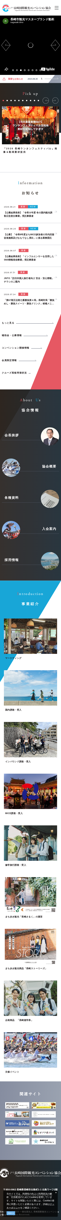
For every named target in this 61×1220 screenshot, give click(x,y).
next (55, 45)
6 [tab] (32, 70)
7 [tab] (36, 70)
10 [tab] (48, 70)
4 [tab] (25, 70)
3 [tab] (21, 70)
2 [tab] (17, 70)
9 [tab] (44, 70)
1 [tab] (13, 70)
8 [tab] (40, 70)
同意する (11, 1213)
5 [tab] (28, 70)
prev (5, 45)
